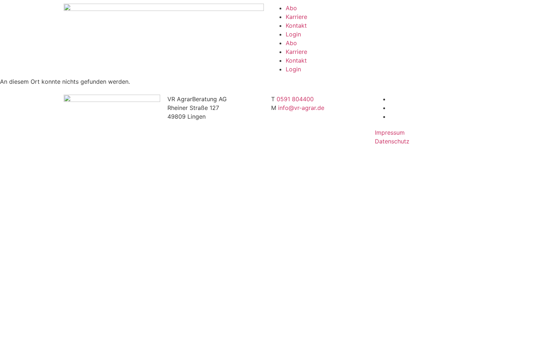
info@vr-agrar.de (301, 107)
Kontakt (296, 25)
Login (293, 34)
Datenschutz (392, 141)
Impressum (390, 132)
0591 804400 (295, 99)
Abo (291, 8)
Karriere (296, 16)
